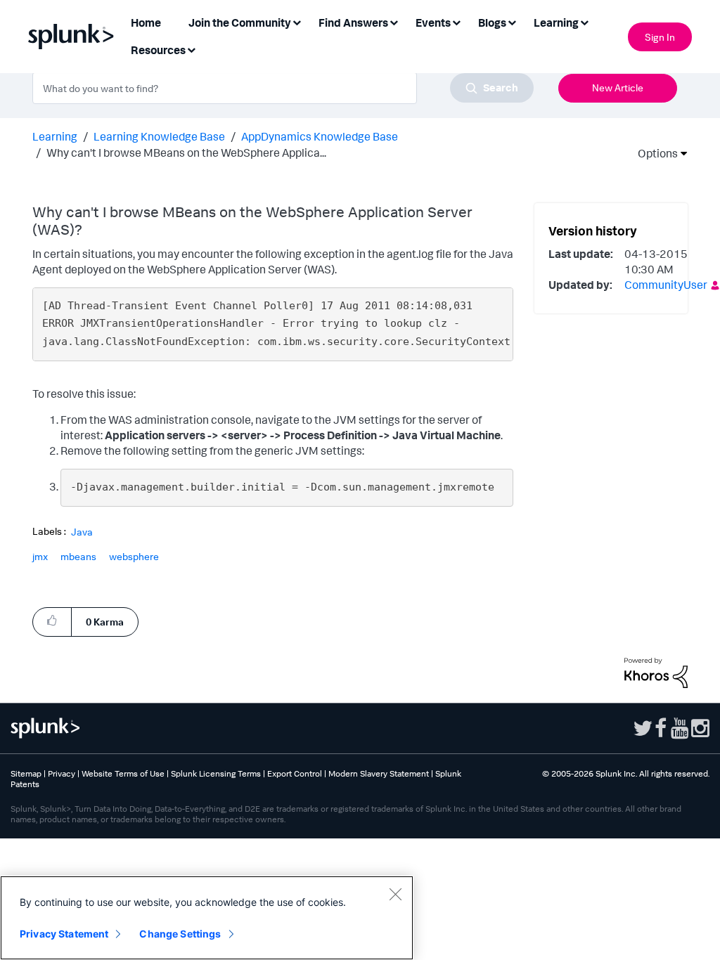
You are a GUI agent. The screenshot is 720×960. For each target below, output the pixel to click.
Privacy (61, 773)
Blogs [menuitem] (492, 22)
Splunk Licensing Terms (216, 773)
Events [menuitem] (433, 22)
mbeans (78, 556)
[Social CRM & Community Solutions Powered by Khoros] (656, 672)
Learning (54, 136)
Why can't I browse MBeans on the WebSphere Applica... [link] (186, 152)
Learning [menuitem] (556, 22)
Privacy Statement (64, 934)
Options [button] (653, 153)
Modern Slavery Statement (378, 773)
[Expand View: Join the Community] (297, 21)
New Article (617, 87)
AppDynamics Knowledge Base (319, 136)
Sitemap (26, 773)
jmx (40, 556)
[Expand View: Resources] (191, 49)
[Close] (395, 894)
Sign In (660, 37)
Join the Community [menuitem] (239, 22)
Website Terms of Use (123, 773)
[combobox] (283, 88)
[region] (206, 918)
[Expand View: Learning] (584, 21)
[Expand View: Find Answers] (394, 21)
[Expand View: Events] (456, 21)
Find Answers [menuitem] (353, 22)
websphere (134, 556)
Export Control (294, 773)
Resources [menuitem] (158, 50)
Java (82, 532)
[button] (52, 621)
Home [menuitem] (146, 22)
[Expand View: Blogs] (512, 21)
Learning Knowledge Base (159, 136)
